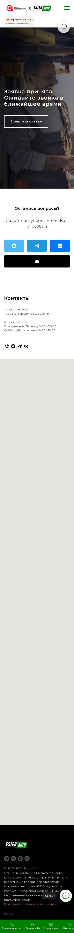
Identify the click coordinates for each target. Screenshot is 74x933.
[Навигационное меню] (67, 8)
